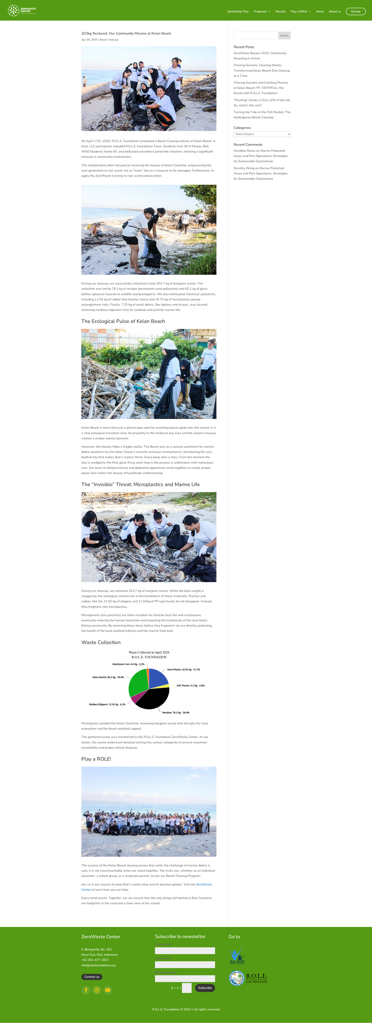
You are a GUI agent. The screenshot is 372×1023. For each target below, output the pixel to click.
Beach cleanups (109, 40)
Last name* (163, 958)
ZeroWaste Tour (238, 11)
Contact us (91, 977)
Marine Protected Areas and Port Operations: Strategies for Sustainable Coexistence (261, 156)
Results (281, 11)
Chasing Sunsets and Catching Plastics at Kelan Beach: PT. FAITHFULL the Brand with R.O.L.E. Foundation (261, 88)
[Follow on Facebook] (86, 990)
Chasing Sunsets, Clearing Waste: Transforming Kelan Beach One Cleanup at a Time (262, 70)
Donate (356, 11)
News (320, 11)
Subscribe (205, 988)
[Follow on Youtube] (107, 990)
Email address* (166, 972)
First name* (163, 944)
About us (335, 11)
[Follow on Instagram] (97, 990)
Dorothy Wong (244, 168)
